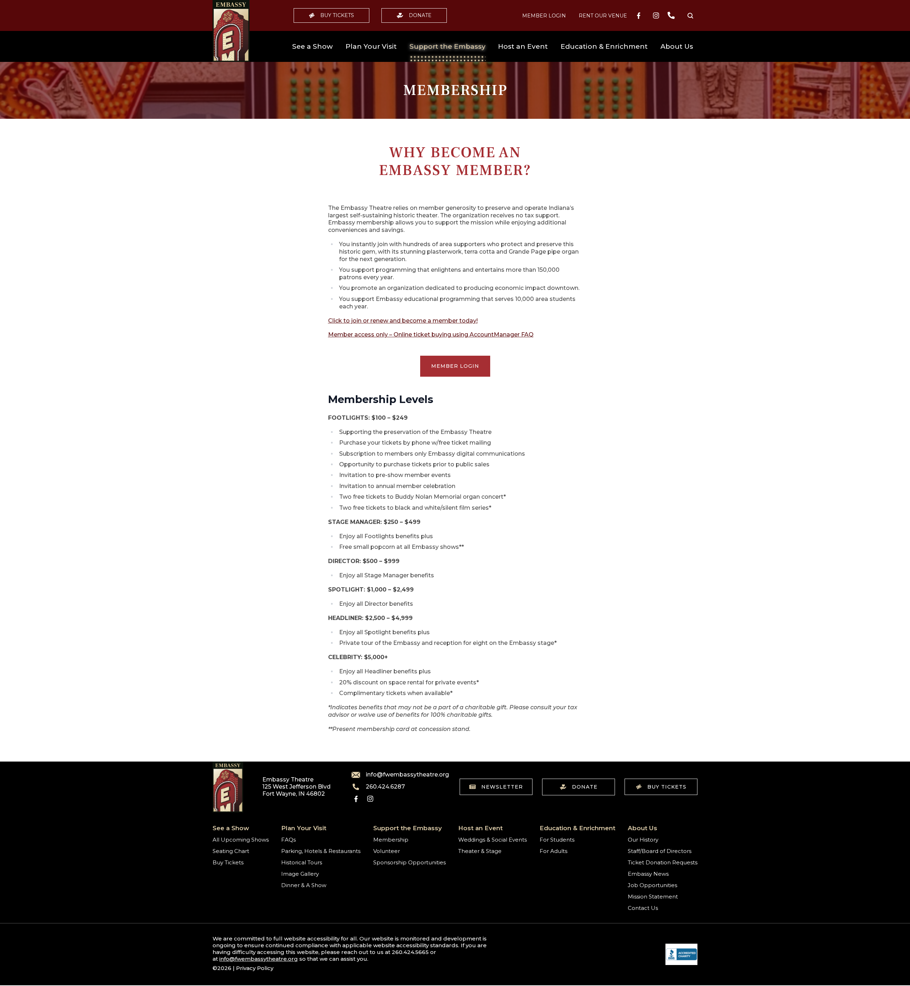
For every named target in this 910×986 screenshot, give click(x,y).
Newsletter (502, 787)
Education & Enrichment (604, 46)
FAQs (288, 839)
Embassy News (648, 873)
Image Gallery (300, 873)
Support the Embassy (448, 46)
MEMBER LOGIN (544, 15)
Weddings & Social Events (492, 839)
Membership (390, 839)
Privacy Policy (254, 968)
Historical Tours (301, 862)
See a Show (312, 46)
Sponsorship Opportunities (409, 862)
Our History (643, 839)
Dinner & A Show (303, 885)
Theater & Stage (480, 851)
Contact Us (643, 908)
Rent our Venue (603, 15)
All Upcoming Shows (241, 839)
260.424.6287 (385, 787)
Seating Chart (231, 851)
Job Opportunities (652, 885)
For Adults (553, 851)
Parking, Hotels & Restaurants (320, 851)
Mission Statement (653, 896)
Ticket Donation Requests (662, 862)
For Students (557, 839)
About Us (676, 46)
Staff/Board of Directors (659, 851)
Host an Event (523, 46)
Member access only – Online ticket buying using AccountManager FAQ (431, 334)
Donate (420, 15)
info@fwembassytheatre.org (403, 775)
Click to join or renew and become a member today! (403, 320)
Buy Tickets (337, 15)
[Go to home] (231, 31)
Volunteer (386, 851)
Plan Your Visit (371, 46)
